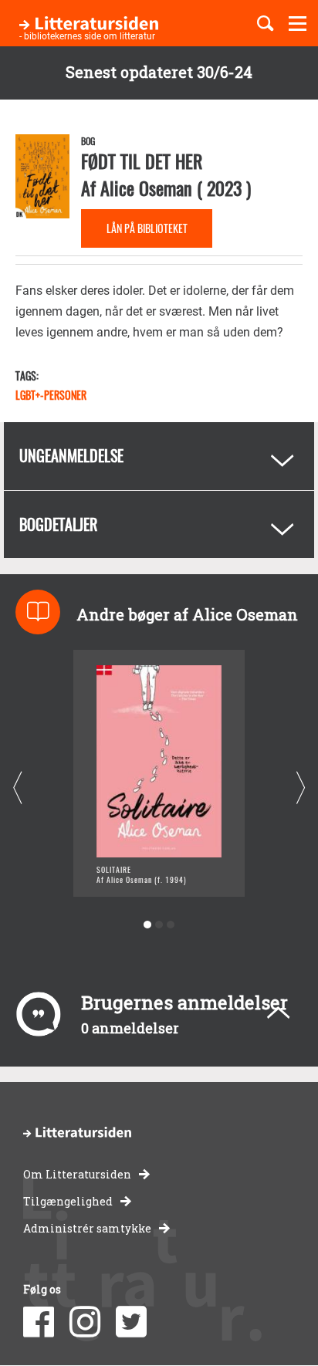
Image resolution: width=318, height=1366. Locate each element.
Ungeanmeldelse (71, 455)
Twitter (131, 1322)
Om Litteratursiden (77, 1174)
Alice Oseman (146, 187)
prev (17, 787)
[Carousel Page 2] (159, 925)
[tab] (159, 456)
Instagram (84, 1322)
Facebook (38, 1322)
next (300, 787)
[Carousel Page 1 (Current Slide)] (148, 925)
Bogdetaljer (58, 524)
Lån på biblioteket (147, 228)
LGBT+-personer (50, 395)
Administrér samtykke (87, 1228)
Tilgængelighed (68, 1201)
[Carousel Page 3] (171, 925)
